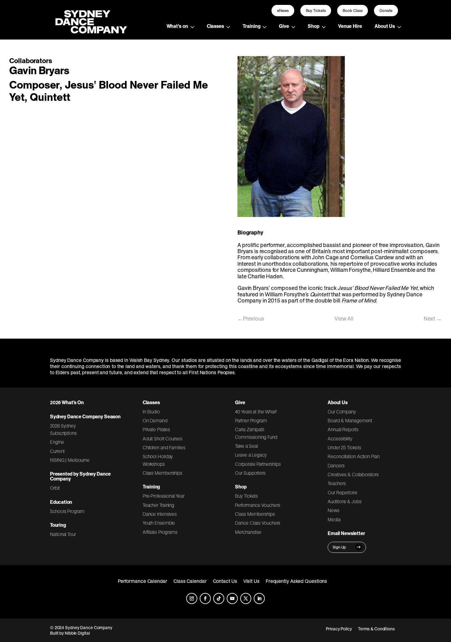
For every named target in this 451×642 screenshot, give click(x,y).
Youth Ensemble (159, 523)
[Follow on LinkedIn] (259, 598)
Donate (386, 10)
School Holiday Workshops (158, 460)
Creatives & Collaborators (353, 474)
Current (57, 451)
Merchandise (248, 532)
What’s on (177, 26)
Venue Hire (350, 26)
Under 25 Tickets (344, 447)
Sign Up (339, 547)
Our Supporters (250, 473)
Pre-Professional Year (163, 496)
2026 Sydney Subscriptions (63, 429)
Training (251, 26)
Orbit (55, 488)
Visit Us (251, 581)
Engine (57, 442)
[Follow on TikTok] (218, 598)
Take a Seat (246, 446)
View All (343, 318)
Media (334, 519)
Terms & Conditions (376, 629)
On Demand (155, 420)
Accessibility (340, 438)
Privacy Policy (339, 629)
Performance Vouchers (257, 505)
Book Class (352, 10)
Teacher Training (159, 505)
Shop (313, 26)
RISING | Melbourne (70, 460)
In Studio (151, 411)
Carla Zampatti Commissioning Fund (256, 433)
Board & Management (350, 420)
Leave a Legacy (250, 455)
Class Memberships (162, 473)
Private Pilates (156, 429)
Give (284, 26)
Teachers (336, 483)
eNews (283, 10)
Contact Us (225, 581)
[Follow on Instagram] (191, 598)
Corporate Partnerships (257, 464)
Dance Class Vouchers (257, 523)
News (333, 510)
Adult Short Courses (162, 438)
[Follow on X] (245, 598)
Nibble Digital (77, 633)
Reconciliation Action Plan (354, 456)
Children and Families (164, 447)
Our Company (342, 411)
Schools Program (67, 511)
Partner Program (251, 420)
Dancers (336, 465)
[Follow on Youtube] (232, 598)
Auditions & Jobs (344, 501)
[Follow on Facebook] (205, 598)
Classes (215, 26)
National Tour (63, 534)
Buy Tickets (316, 10)
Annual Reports (343, 429)
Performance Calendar (142, 581)
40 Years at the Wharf (256, 411)
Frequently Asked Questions (296, 581)
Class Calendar (190, 581)
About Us (385, 26)
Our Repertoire (342, 492)
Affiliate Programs (160, 532)
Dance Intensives (160, 514)
